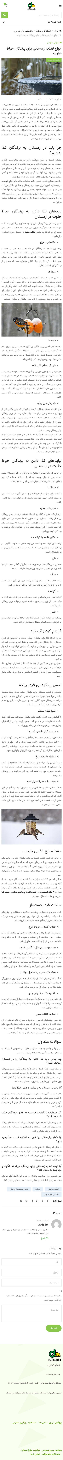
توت (6, 181)
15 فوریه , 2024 (55, 99)
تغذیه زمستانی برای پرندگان (19, 1189)
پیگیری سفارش (19, 1422)
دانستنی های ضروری (23, 31)
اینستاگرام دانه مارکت (51, 1454)
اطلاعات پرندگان (43, 31)
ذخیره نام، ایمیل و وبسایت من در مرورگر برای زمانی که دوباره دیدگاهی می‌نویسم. (34, 1298)
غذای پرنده (30, 232)
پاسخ (43, 1238)
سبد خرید (32, 1422)
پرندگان (37, 1189)
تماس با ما (42, 1422)
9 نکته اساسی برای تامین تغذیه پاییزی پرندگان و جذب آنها (27, 892)
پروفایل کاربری (55, 1422)
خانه (57, 31)
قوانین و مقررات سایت (30, 1450)
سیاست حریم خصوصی (52, 1450)
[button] (4, 5)
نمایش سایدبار (53, 42)
